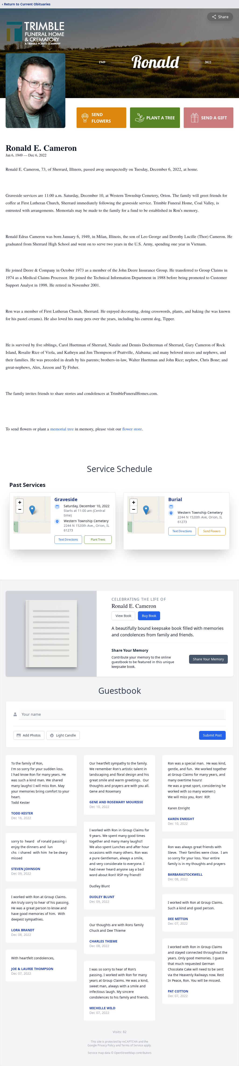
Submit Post (212, 735)
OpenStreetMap (124, 1053)
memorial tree (62, 429)
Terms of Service (132, 1045)
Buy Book (149, 615)
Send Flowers (212, 531)
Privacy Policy (106, 1045)
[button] (32, 510)
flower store (132, 429)
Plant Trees (98, 540)
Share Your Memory (208, 659)
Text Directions (68, 540)
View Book (123, 615)
